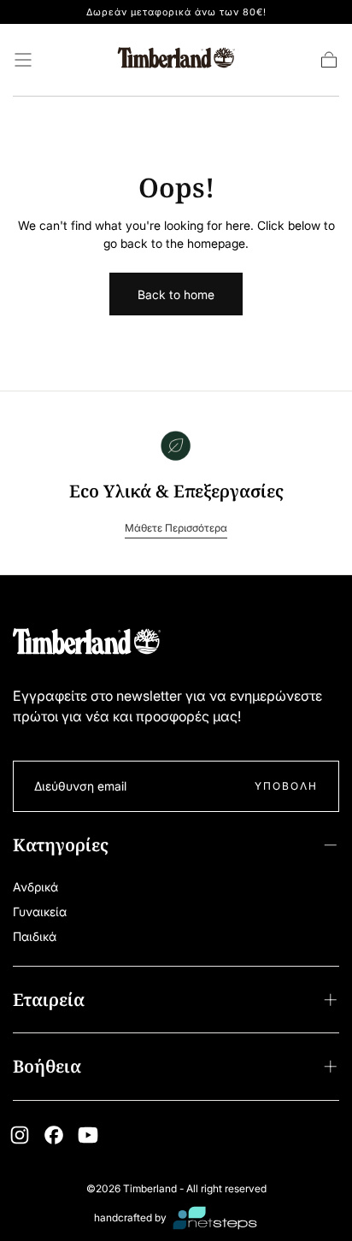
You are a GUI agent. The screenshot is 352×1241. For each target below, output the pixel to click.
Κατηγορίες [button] (61, 844)
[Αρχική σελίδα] (176, 60)
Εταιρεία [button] (49, 999)
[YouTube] (88, 1135)
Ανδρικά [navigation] (35, 886)
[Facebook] (53, 1135)
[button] (23, 60)
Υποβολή (286, 785)
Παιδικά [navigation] (34, 936)
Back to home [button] (176, 294)
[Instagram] (19, 1135)
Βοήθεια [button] (47, 1066)
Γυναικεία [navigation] (40, 911)
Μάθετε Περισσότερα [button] (176, 527)
